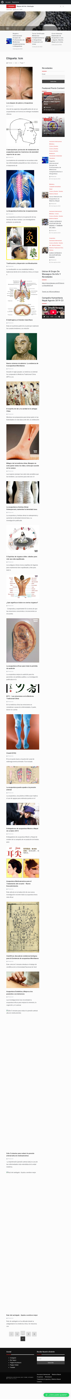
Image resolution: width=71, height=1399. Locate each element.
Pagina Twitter (14, 1365)
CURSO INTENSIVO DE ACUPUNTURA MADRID (55, 255)
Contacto (39, 1381)
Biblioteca (51, 144)
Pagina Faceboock (15, 1362)
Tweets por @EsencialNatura (51, 291)
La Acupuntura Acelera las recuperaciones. (22, 211)
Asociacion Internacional (55, 141)
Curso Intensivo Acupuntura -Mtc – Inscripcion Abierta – (52, 124)
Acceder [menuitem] (8, 2)
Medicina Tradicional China (56, 247)
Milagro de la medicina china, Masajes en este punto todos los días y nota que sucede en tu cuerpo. (22, 465)
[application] (53, 312)
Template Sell (12, 1378)
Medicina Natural (53, 194)
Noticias (51, 250)
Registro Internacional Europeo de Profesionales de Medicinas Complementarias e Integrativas (56, 167)
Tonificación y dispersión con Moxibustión (21, 263)
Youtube (12, 1367)
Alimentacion (48, 1377)
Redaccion (10, 106)
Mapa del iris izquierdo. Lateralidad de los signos (34, 6)
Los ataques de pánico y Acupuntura (19, 103)
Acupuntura (48, 93)
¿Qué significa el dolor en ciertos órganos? (22, 603)
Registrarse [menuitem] (15, 2)
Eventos (61, 191)
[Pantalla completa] (62, 317)
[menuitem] (2, 2)
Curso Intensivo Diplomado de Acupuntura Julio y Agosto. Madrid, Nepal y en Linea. (38, 38)
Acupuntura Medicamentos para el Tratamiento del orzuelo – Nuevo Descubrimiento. (18, 883)
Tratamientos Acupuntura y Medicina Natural (49, 1379)
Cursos (57, 213)
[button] (56, 1395)
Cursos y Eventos (53, 146)
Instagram (13, 1358)
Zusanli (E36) (11, 753)
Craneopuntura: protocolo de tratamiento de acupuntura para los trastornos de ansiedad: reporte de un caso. (22, 152)
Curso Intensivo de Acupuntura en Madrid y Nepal (55, 199)
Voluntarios (52, 158)
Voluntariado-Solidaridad (55, 156)
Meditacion (52, 153)
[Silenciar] (59, 317)
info (50, 245)
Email (43, 74)
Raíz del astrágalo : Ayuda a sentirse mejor (22, 1315)
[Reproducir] (44, 317)
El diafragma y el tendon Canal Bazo (19, 320)
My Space (13, 1360)
